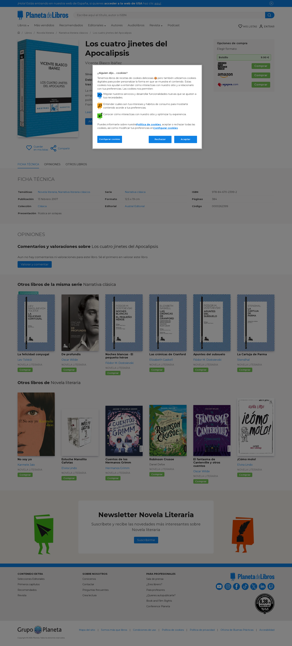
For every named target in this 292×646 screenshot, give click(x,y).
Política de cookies (148, 124)
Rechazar (160, 139)
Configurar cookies (109, 139)
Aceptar (185, 139)
